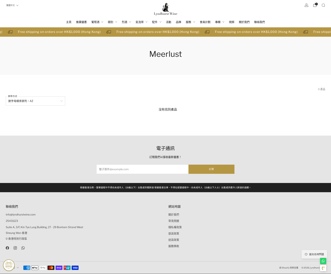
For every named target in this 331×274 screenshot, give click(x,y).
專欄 (217, 22)
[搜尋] (323, 5)
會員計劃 (205, 22)
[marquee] (165, 32)
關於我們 (244, 22)
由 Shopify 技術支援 (288, 267)
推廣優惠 (81, 22)
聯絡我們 (259, 22)
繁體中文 (10, 5)
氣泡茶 (140, 22)
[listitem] (165, 187)
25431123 (12, 220)
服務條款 (173, 246)
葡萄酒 (95, 22)
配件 (154, 22)
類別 (110, 22)
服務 (188, 22)
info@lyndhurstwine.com (21, 214)
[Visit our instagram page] (15, 248)
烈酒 (124, 22)
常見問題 (173, 220)
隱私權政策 (175, 227)
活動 (168, 22)
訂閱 (211, 169)
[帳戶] (306, 5)
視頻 (231, 22)
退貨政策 (173, 233)
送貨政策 (173, 239)
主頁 (68, 22)
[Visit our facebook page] (7, 248)
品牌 (178, 22)
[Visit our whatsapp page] (23, 248)
